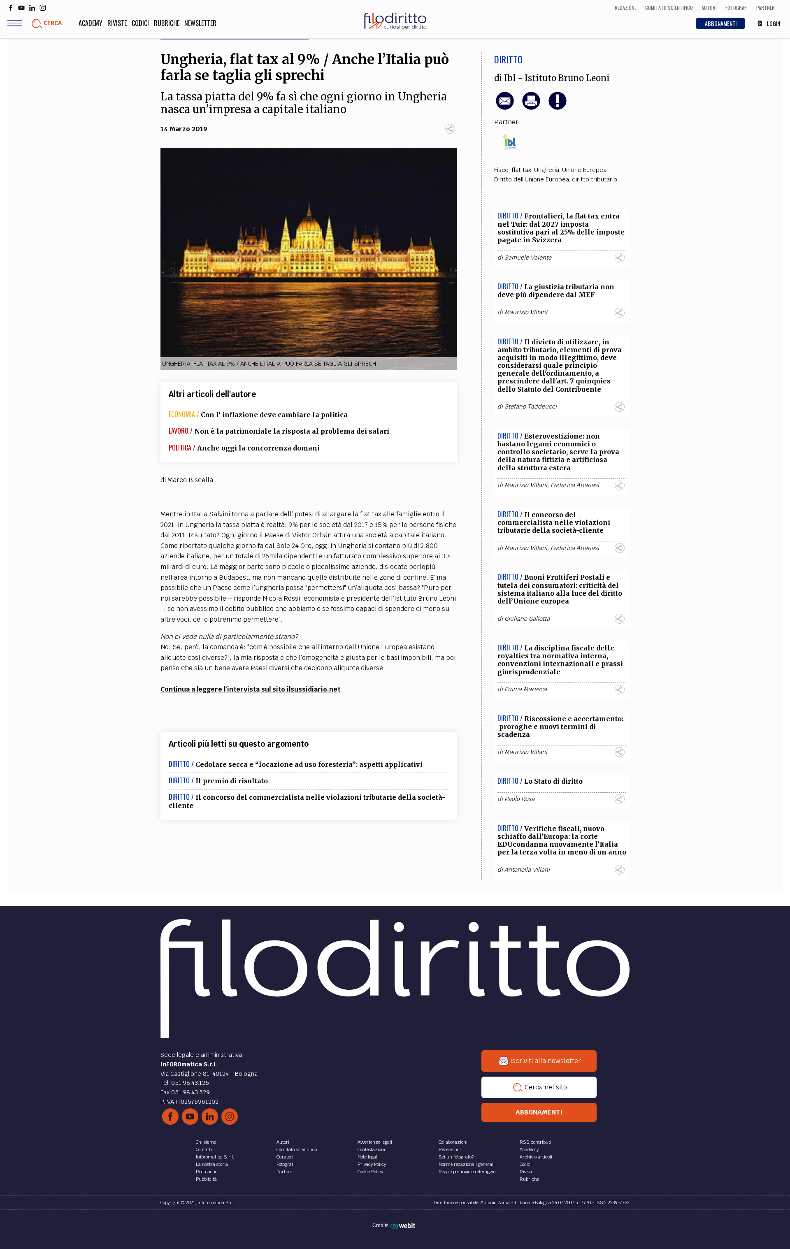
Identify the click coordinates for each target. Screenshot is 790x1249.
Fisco (501, 170)
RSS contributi (535, 1142)
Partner (284, 1172)
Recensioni (450, 1149)
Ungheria (546, 170)
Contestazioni (371, 1149)
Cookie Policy (370, 1172)
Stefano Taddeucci (530, 406)
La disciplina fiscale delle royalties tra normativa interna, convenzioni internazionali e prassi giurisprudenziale (560, 660)
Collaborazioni (453, 1142)
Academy (90, 23)
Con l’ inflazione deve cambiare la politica (274, 415)
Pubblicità (206, 1179)
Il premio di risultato (231, 781)
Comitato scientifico (296, 1149)
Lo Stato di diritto (553, 781)
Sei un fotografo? (456, 1157)
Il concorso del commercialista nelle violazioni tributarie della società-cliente (307, 801)
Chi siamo (206, 1142)
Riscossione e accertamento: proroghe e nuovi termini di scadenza (560, 726)
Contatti (204, 1149)
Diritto (508, 59)
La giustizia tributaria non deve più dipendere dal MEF (555, 291)
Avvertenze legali (375, 1142)
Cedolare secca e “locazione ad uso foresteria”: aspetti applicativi (309, 764)
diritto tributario (594, 179)
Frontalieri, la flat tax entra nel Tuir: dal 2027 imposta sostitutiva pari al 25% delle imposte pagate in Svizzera (561, 228)
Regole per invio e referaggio (467, 1172)
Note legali (368, 1157)
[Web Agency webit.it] (404, 1225)
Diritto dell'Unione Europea (531, 179)
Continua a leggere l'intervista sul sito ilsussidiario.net (250, 689)
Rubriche (166, 23)
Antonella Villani (527, 869)
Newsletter (200, 23)
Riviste (117, 23)
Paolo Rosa (519, 799)
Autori (282, 1142)
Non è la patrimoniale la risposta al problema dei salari (291, 431)
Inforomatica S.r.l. (215, 1157)
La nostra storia (212, 1164)
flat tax (521, 170)
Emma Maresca (525, 689)
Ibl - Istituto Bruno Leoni (556, 78)
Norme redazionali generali (467, 1164)
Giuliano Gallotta (527, 618)
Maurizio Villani (525, 312)
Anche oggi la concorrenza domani (258, 448)
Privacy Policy (372, 1164)
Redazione (206, 1172)
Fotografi (285, 1164)
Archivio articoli (536, 1157)
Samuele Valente (527, 257)
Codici (140, 23)
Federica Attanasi (575, 485)
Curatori (284, 1157)
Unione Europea (584, 170)
